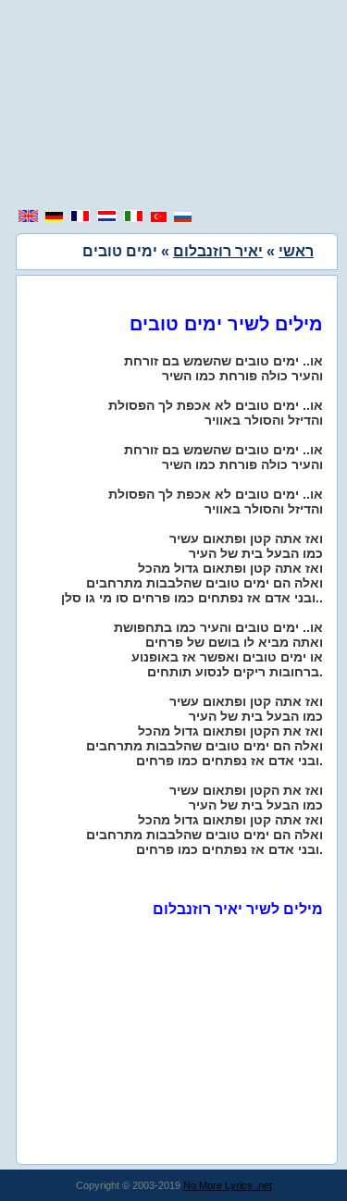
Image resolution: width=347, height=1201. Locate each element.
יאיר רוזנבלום (218, 251)
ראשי (296, 251)
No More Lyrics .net (227, 1185)
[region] (174, 106)
